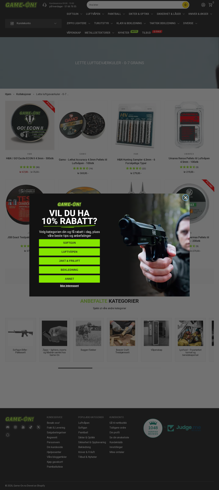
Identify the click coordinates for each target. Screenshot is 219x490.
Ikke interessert (69, 285)
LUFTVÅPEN (69, 251)
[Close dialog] (185, 197)
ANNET (69, 278)
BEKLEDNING (69, 269)
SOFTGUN (69, 242)
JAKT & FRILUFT (69, 260)
